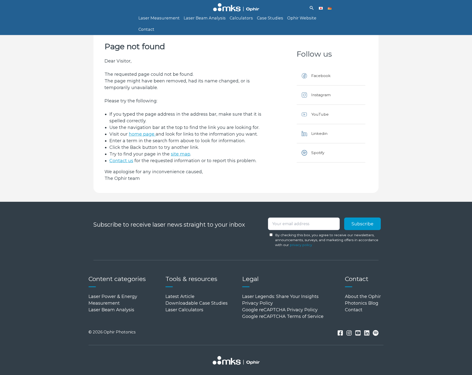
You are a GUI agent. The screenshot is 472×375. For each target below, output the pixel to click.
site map (180, 154)
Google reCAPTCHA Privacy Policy (280, 309)
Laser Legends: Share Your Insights (280, 296)
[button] (312, 8)
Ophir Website (301, 18)
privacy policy (301, 245)
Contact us (121, 160)
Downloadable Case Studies (196, 303)
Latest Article (179, 296)
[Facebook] (340, 333)
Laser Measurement (159, 18)
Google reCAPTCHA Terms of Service (283, 316)
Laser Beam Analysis (205, 18)
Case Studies (270, 18)
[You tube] (358, 333)
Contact (146, 29)
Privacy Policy (257, 303)
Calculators (241, 18)
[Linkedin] (367, 333)
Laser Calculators (184, 309)
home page (142, 134)
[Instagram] (349, 333)
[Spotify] (376, 333)
